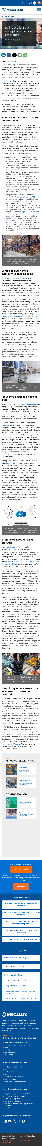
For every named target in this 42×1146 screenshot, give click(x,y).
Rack (6, 1047)
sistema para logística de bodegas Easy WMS (20, 316)
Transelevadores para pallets (15, 1082)
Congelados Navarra (28, 212)
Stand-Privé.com (8, 547)
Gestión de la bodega (13, 975)
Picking (7, 1050)
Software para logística (14, 966)
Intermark (25, 470)
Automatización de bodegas (16, 958)
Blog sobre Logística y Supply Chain (17, 1094)
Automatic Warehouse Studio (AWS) (20, 197)
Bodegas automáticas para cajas (17, 1042)
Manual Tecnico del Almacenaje (16, 1096)
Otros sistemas (9, 1052)
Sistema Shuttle (10, 1079)
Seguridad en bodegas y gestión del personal (20, 992)
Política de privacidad (23, 1140)
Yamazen (6, 425)
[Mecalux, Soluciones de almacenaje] (12, 11)
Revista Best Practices (12, 1101)
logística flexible (11, 463)
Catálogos (8, 1108)
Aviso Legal (7, 1140)
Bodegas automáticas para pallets (17, 1045)
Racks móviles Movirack (13, 1067)
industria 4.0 (9, 81)
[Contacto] (39, 3)
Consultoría (8, 1055)
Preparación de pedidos (16, 986)
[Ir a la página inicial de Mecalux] (3, 16)
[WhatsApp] (20, 56)
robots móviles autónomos (16, 278)
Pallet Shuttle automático (14, 1077)
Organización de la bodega (17, 980)
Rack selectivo (9, 1072)
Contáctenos (21, 886)
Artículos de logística (12, 1099)
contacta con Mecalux (11, 744)
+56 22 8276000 (21, 869)
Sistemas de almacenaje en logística (21, 998)
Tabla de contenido (9, 61)
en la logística (26, 404)
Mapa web (7, 1142)
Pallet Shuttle (9, 1074)
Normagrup (6, 299)
